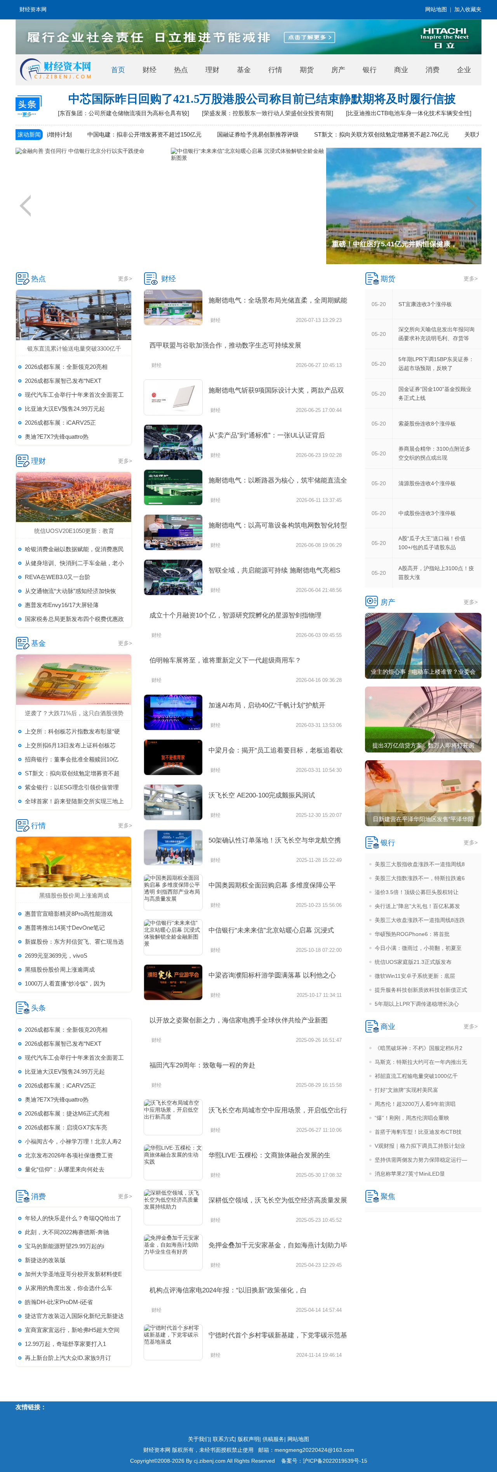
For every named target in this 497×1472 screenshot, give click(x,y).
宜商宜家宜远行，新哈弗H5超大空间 (72, 1330)
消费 (433, 70)
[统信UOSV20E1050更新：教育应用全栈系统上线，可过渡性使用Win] (74, 497)
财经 (149, 70)
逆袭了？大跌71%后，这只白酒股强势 (74, 713)
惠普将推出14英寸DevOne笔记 (65, 927)
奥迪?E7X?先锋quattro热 (57, 436)
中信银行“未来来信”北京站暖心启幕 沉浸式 (271, 930)
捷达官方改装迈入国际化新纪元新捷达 (74, 1316)
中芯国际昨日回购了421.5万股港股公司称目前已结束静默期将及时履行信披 (262, 98)
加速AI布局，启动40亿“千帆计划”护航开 (267, 705)
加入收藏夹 (467, 9)
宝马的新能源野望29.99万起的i (64, 1246)
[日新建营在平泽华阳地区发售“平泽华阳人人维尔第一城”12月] (423, 793)
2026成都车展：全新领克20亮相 (66, 366)
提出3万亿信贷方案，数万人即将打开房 (423, 745)
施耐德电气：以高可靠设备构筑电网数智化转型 (278, 525)
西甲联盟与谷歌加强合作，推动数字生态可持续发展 (225, 345)
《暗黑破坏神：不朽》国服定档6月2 (418, 1048)
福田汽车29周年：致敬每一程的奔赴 (202, 1065)
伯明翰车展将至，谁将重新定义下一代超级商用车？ (225, 660)
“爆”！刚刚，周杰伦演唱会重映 (412, 1118)
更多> (125, 278)
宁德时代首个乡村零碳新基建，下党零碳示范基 (278, 1335)
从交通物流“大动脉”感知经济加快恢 (70, 591)
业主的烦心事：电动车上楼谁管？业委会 (423, 671)
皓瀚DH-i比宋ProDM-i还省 (59, 1302)
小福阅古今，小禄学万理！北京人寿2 (73, 1141)
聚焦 (388, 1196)
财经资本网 (33, 9)
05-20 (379, 304)
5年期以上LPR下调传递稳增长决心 (417, 1004)
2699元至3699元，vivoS (56, 955)
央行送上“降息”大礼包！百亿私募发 (417, 906)
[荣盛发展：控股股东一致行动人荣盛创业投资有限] (267, 113)
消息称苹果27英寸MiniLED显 (410, 1174)
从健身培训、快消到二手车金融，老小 (74, 563)
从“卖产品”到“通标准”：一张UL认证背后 (267, 435)
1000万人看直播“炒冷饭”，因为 (65, 983)
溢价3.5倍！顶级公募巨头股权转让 (417, 892)
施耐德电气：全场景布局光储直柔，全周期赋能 (278, 300)
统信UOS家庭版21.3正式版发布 (413, 962)
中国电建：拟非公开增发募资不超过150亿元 (111, 134)
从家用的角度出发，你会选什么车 (68, 1288)
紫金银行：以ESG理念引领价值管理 (72, 787)
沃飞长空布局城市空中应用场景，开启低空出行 (278, 1110)
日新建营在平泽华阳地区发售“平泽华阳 (423, 819)
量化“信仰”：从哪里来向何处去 (64, 1169)
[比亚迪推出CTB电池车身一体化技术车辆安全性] (408, 113)
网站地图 (436, 9)
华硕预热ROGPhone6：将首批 (412, 934)
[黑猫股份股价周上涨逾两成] (74, 862)
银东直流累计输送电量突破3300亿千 (74, 348)
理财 (212, 70)
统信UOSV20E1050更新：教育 (74, 531)
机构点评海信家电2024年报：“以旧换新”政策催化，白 (228, 1290)
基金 (244, 70)
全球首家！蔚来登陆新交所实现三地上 (74, 801)
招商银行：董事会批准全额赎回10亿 (71, 759)
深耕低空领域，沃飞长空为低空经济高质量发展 (278, 1200)
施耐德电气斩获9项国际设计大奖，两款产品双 (276, 390)
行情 (275, 70)
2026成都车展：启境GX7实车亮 (66, 1127)
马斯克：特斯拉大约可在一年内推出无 (421, 1062)
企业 (464, 70)
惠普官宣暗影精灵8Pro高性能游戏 (69, 913)
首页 (118, 70)
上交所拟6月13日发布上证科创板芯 (70, 745)
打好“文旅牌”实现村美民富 (406, 1090)
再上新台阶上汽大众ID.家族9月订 (68, 1357)
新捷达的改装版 (45, 1260)
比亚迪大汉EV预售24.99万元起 (65, 408)
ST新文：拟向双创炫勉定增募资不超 (72, 773)
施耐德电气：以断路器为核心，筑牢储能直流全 (278, 480)
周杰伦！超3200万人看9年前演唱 (415, 1104)
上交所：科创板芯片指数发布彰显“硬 (72, 731)
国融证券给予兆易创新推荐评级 (225, 134)
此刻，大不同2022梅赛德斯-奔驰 (67, 1232)
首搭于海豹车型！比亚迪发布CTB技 (418, 1132)
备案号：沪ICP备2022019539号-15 (324, 1461)
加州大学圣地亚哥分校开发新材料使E (73, 1274)
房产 (338, 70)
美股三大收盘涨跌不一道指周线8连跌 (420, 920)
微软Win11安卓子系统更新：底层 (415, 976)
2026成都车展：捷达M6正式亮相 (67, 1113)
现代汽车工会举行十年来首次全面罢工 (74, 394)
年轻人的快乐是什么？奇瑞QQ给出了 (73, 1218)
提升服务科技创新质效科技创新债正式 (421, 990)
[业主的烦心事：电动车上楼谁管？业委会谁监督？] (423, 646)
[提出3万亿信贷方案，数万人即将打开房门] (423, 719)
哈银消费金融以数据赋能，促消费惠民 (74, 549)
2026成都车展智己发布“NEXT (63, 380)
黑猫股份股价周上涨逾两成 (74, 895)
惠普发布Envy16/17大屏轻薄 (62, 605)
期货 (307, 70)
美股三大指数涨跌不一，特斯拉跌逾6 (420, 878)
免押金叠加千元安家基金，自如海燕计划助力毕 (278, 1245)
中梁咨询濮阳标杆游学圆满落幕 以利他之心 (272, 975)
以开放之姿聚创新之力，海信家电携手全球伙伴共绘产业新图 (238, 1020)
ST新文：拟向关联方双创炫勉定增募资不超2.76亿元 (348, 134)
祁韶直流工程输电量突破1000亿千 (416, 1076)
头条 (38, 1008)
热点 (181, 70)
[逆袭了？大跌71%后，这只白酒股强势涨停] (74, 679)
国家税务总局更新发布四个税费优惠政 (74, 619)
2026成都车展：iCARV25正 (60, 422)
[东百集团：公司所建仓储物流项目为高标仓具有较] (123, 113)
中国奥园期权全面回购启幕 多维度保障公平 (272, 885)
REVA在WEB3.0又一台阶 (57, 577)
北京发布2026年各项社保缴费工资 (69, 1155)
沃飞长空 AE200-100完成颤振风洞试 (262, 795)
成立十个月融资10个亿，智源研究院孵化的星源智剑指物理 (235, 615)
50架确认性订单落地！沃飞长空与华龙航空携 (275, 840)
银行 (370, 70)
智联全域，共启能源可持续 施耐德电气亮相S (274, 570)
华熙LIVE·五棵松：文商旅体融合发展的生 (269, 1155)
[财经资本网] (55, 69)
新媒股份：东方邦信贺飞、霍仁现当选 (74, 941)
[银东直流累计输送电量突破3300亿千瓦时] (74, 315)
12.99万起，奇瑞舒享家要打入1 (65, 1344)
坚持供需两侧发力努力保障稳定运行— (421, 1160)
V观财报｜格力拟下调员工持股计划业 (420, 1146)
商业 (401, 70)
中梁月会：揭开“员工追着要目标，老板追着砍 (276, 750)
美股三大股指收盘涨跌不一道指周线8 (420, 864)
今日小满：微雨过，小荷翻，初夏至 (418, 948)
